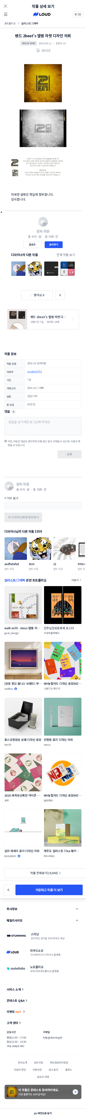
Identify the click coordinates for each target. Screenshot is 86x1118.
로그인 (78, 14)
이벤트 (14, 1012)
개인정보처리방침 (59, 1062)
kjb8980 (48, 800)
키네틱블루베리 (51, 633)
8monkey (49, 856)
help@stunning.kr (52, 1037)
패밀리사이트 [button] (14, 920)
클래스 (68, 1069)
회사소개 (22, 1062)
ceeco (47, 744)
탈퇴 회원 (9, 569)
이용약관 (37, 1069)
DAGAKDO (10, 856)
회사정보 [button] (12, 909)
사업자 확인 (20, 1069)
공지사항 (38, 1062)
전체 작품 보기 (66, 254)
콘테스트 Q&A (16, 1000)
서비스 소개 (14, 989)
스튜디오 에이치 (52, 688)
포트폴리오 (10, 23)
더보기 (75, 580)
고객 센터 (12, 1023)
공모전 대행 (43, 1076)
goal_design (11, 633)
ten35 (7, 744)
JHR (6, 800)
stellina (8, 688)
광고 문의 (53, 1069)
